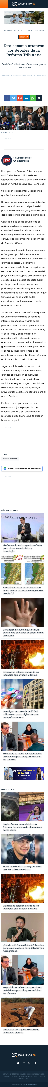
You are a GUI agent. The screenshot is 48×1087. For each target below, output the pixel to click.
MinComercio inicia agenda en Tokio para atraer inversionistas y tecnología (22, 548)
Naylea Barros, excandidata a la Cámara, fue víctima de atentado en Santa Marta (22, 827)
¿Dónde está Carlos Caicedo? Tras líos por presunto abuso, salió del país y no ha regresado (23, 948)
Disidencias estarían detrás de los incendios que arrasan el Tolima (21, 673)
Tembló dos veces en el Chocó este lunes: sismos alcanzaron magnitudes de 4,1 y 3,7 (23, 590)
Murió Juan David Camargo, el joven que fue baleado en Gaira (22, 868)
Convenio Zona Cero (22, 158)
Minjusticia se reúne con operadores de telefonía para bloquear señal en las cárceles (22, 756)
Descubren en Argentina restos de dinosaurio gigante (21, 1031)
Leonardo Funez (31, 1085)
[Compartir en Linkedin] (26, 98)
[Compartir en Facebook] (7, 98)
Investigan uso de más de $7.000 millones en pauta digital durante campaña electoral (21, 714)
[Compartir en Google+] (20, 98)
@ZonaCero (23, 161)
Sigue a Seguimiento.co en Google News (24, 468)
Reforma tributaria (10, 459)
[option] (24, 120)
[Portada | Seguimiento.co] (24, 1055)
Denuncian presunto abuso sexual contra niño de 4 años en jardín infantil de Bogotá (23, 632)
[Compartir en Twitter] (13, 98)
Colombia (24, 37)
